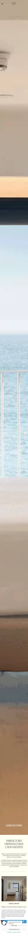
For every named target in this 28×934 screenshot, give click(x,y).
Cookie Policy (9, 932)
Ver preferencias (14, 929)
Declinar (14, 925)
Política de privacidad (16, 932)
